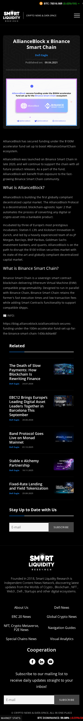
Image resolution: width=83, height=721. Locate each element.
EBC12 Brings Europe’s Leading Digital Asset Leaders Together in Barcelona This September (28, 406)
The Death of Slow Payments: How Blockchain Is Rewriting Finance (25, 372)
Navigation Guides (62, 627)
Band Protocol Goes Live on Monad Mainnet (26, 438)
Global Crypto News (62, 616)
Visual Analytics (62, 639)
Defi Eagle (41, 55)
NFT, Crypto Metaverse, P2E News (21, 627)
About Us (21, 607)
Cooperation (41, 649)
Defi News (61, 607)
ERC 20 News (21, 616)
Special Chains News (21, 639)
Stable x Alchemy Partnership (24, 463)
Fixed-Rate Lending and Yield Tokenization (28, 486)
